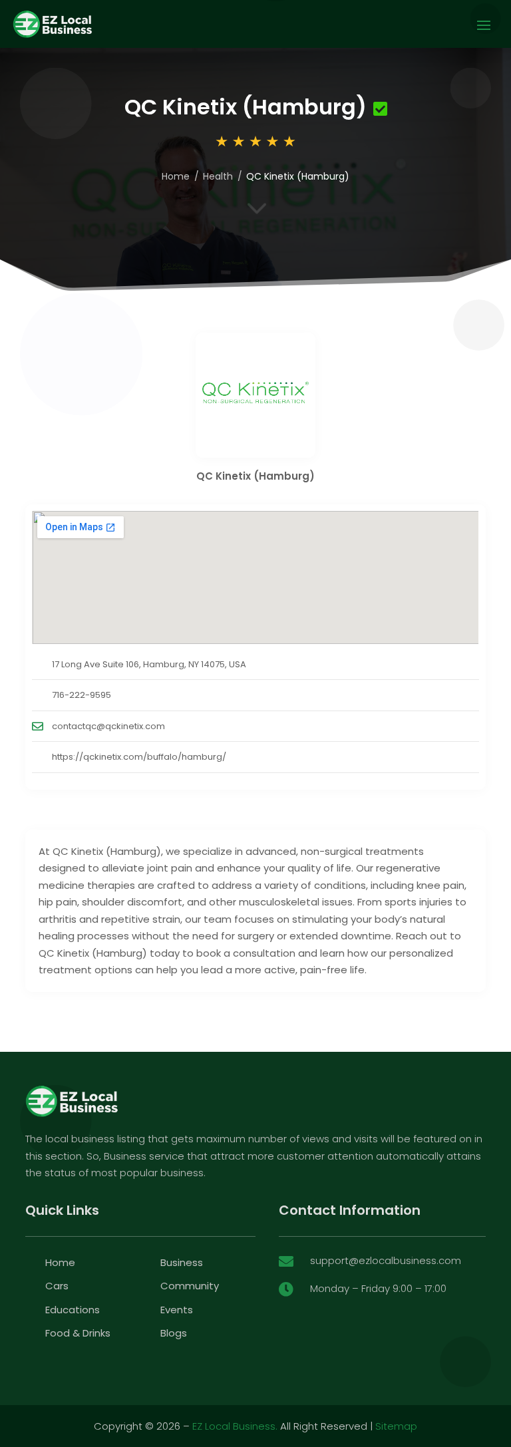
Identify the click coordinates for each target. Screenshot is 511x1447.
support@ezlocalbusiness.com (385, 1260)
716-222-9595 (81, 695)
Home (176, 176)
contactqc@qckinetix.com (108, 726)
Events (176, 1310)
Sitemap (396, 1426)
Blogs (173, 1333)
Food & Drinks (77, 1333)
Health (218, 176)
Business (181, 1262)
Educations (72, 1310)
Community (189, 1286)
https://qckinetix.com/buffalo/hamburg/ (139, 756)
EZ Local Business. (234, 1426)
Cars (57, 1286)
